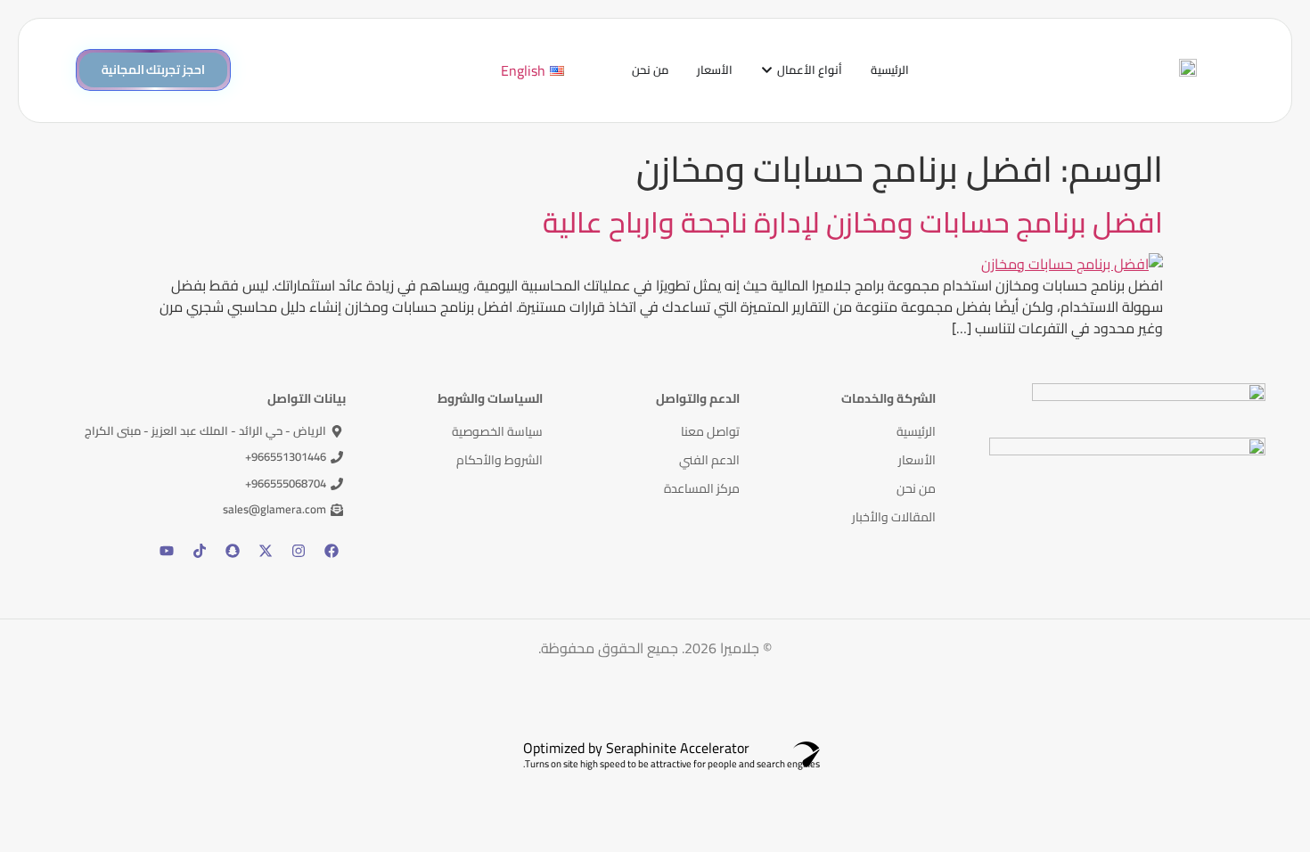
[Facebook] (331, 551)
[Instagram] (298, 551)
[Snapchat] (232, 551)
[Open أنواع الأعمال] (767, 70)
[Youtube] (166, 551)
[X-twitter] (265, 551)
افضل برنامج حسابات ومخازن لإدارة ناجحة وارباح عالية (853, 222)
